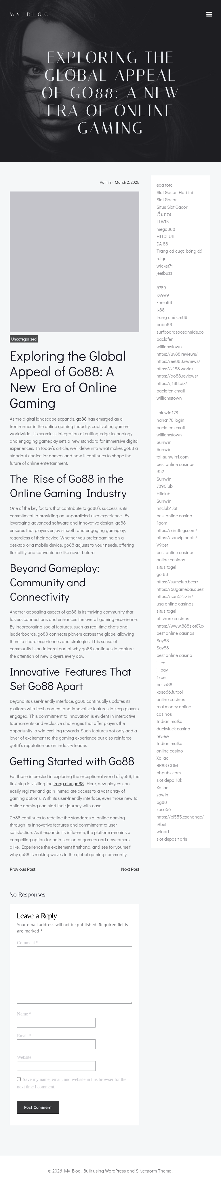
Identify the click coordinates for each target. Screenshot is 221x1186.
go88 (81, 419)
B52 (160, 471)
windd (163, 831)
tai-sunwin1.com (172, 457)
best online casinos (175, 464)
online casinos (171, 559)
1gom (162, 523)
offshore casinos (173, 618)
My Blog (30, 14)
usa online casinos (175, 604)
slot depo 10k (169, 780)
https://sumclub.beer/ (177, 582)
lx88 (161, 310)
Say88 (163, 640)
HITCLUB (165, 236)
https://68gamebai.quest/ (181, 589)
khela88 (164, 302)
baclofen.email (171, 391)
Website (24, 1057)
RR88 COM (167, 765)
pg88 (162, 802)
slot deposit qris (172, 839)
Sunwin (164, 442)
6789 (161, 288)
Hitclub (163, 493)
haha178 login (170, 420)
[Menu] (209, 14)
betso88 (164, 684)
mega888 (166, 229)
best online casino (174, 515)
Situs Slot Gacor (172, 207)
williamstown (169, 346)
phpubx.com (169, 772)
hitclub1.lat (167, 508)
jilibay (162, 670)
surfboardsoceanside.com (182, 332)
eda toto (165, 185)
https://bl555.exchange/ (180, 817)
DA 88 (162, 244)
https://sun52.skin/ (175, 596)
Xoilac (162, 758)
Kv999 (163, 295)
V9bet (162, 545)
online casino (170, 751)
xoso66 (164, 809)
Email (24, 1035)
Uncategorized (24, 339)
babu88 (164, 324)
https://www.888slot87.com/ (184, 626)
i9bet (161, 824)
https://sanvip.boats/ (177, 537)
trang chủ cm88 (172, 317)
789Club (165, 486)
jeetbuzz (164, 273)
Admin (105, 182)
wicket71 (165, 266)
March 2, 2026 (127, 182)
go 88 (162, 574)
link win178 (167, 412)
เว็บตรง (164, 214)
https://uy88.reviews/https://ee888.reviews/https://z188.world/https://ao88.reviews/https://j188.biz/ (178, 368)
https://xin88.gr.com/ (177, 530)
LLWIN (163, 221)
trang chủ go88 (69, 783)
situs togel (166, 567)
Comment (27, 942)
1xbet (162, 677)
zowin (162, 795)
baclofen (165, 339)
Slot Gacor (167, 199)
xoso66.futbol (170, 692)
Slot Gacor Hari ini (175, 192)
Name (24, 1013)
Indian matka (169, 721)
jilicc (161, 662)
